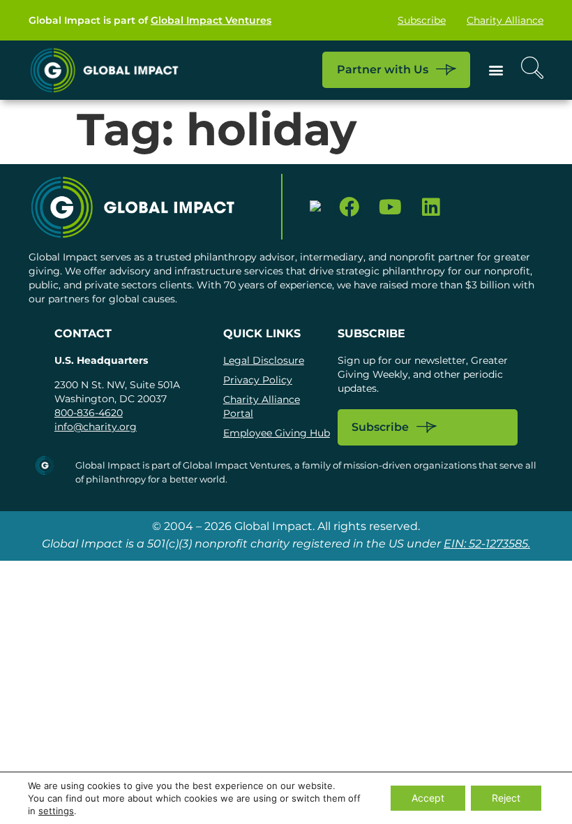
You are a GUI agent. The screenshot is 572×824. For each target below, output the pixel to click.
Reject (506, 798)
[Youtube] (390, 207)
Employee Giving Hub (276, 433)
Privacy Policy (257, 380)
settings (56, 810)
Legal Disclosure (263, 360)
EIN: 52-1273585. (487, 543)
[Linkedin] (431, 207)
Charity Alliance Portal (261, 406)
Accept (428, 798)
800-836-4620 (88, 412)
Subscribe (422, 20)
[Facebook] (349, 207)
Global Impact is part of (150, 20)
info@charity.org (95, 426)
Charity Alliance (505, 20)
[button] (495, 70)
